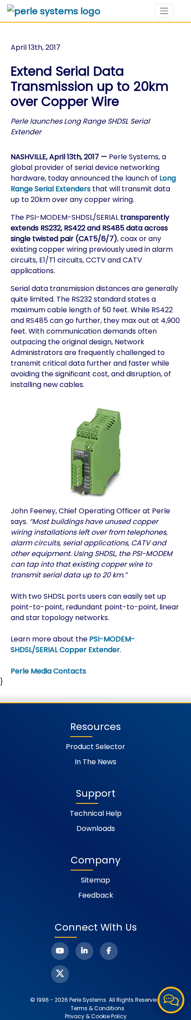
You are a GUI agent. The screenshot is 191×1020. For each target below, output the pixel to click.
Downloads (95, 828)
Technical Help (96, 813)
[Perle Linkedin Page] (84, 951)
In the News (95, 762)
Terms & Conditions (97, 1008)
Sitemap (95, 880)
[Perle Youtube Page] (60, 951)
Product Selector (95, 747)
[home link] (53, 11)
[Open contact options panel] (171, 1000)
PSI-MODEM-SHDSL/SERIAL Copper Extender (73, 644)
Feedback (95, 895)
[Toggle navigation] (164, 11)
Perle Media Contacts (48, 671)
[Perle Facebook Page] (109, 951)
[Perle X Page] (60, 974)
